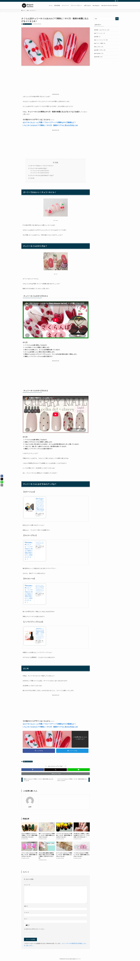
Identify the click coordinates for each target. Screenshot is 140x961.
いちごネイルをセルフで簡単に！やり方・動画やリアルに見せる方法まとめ (50, 125)
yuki (29, 807)
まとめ (32, 178)
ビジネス (99, 46)
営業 (98, 36)
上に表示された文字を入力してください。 (35, 929)
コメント (27, 884)
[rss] (115, 1)
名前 (26, 906)
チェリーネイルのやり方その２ (41, 172)
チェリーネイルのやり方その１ (41, 170)
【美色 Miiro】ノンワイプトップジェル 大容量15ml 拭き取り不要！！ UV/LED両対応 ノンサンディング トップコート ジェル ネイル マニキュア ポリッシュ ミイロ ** (40, 634)
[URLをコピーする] (2, 485)
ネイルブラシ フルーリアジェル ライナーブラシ (40, 543)
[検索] (118, 1)
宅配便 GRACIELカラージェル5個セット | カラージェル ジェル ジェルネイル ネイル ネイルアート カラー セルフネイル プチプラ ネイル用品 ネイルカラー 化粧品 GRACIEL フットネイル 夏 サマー (40, 505)
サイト (25, 918)
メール (26, 912)
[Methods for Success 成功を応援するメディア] (27, 5)
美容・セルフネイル (27, 761)
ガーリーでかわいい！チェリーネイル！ (42, 165)
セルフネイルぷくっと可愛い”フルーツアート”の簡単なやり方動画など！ (49, 122)
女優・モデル (100, 50)
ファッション (100, 33)
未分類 (99, 56)
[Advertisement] (55, 82)
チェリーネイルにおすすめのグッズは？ (42, 175)
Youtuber (99, 53)
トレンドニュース (102, 40)
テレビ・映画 (100, 43)
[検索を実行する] (117, 18)
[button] (32, 769)
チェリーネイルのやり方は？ (38, 168)
